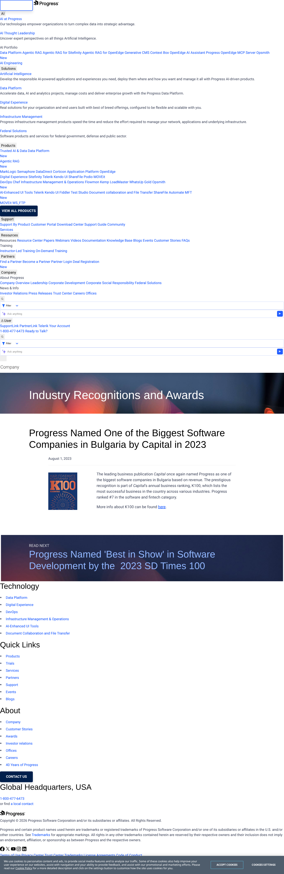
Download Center (70, 225)
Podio (88, 177)
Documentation (94, 241)
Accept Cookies (227, 864)
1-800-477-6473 (12, 331)
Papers (48, 241)
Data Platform (11, 53)
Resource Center (30, 241)
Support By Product (15, 225)
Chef (16, 182)
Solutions (8, 69)
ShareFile (76, 177)
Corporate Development (66, 283)
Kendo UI (61, 177)
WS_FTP (18, 203)
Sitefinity (35, 177)
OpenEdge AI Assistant (187, 53)
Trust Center (62, 293)
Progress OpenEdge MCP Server (230, 53)
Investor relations (19, 744)
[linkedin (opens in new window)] (24, 850)
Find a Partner (11, 262)
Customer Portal (43, 225)
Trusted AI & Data (13, 151)
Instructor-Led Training (17, 251)
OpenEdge (108, 172)
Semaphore (26, 172)
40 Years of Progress (22, 765)
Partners (8, 256)
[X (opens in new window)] (8, 850)
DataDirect (44, 172)
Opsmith (135, 55)
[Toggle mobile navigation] (3, 358)
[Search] (2, 299)
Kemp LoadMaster (114, 182)
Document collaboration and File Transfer (121, 193)
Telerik (48, 177)
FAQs (186, 241)
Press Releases (40, 293)
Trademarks (41, 835)
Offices (91, 293)
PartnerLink (28, 326)
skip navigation (16, 5)
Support (7, 219)
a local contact (22, 804)
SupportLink (9, 326)
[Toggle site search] (2, 336)
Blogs (137, 241)
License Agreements (99, 855)
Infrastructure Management (21, 117)
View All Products (19, 211)
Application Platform (83, 172)
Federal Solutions (13, 131)
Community (116, 225)
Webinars (62, 241)
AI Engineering (11, 63)
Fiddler (65, 193)
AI (2, 14)
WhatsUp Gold (140, 182)
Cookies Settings (263, 864)
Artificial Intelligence (15, 74)
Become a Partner (36, 262)
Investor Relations (14, 293)
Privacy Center (32, 855)
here (162, 506)
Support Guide (95, 225)
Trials (10, 663)
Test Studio (79, 193)
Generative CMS (137, 53)
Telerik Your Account (54, 326)
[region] (142, 865)
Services (6, 230)
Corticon (59, 172)
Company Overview (15, 283)
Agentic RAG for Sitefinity (62, 53)
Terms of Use (10, 855)
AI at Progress (11, 19)
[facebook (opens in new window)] (2, 850)
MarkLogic (8, 172)
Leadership (39, 283)
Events (148, 241)
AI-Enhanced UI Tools (16, 193)
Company (8, 272)
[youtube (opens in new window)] (13, 850)
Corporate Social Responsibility (110, 283)
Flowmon (92, 182)
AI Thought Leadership (17, 33)
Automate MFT (96, 195)
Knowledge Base (119, 241)
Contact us (16, 777)
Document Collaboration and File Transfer (38, 633)
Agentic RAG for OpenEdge (103, 53)
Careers (79, 293)
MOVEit (99, 177)
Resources (9, 235)
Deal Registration (49, 264)
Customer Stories (167, 241)
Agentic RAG (32, 53)
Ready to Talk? (36, 331)
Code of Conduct (129, 855)
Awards (11, 736)
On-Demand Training (51, 251)
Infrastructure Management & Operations (52, 182)
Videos (76, 241)
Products (8, 145)
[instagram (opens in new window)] (19, 850)
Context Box (159, 53)
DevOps (6, 182)
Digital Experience (14, 102)
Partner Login (61, 262)
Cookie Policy (23, 868)
